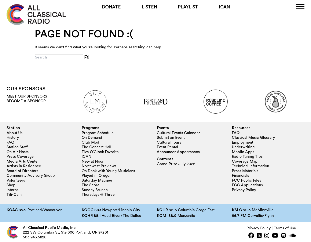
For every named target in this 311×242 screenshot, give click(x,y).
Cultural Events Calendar (178, 133)
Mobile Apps (243, 152)
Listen (149, 7)
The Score (90, 185)
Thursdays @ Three (98, 194)
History (13, 137)
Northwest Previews (99, 166)
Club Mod (90, 142)
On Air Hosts (18, 152)
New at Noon (93, 161)
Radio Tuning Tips (247, 156)
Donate (111, 7)
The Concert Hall (96, 147)
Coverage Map (244, 161)
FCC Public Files (246, 180)
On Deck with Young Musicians (108, 171)
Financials (240, 175)
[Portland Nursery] (155, 101)
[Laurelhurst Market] (95, 101)
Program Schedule (98, 133)
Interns (12, 190)
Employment (242, 142)
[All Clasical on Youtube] (275, 236)
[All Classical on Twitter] (259, 236)
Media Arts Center (23, 161)
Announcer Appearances (178, 152)
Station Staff (17, 147)
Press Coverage (20, 156)
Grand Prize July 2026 (176, 164)
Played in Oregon (96, 175)
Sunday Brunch (95, 190)
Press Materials (245, 171)
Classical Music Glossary (253, 137)
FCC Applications (247, 185)
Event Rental (167, 147)
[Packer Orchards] (276, 101)
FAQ (10, 142)
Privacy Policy (244, 190)
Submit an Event (171, 137)
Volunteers (16, 180)
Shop (11, 185)
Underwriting (243, 147)
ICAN (224, 7)
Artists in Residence (24, 166)
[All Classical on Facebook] (251, 236)
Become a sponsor (26, 101)
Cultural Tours (169, 142)
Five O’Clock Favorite (100, 152)
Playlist (188, 7)
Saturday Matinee (97, 180)
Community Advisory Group (31, 175)
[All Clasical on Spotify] (283, 236)
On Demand (92, 137)
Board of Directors (22, 171)
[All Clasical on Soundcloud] (292, 236)
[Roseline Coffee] (215, 101)
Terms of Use (285, 228)
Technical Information (250, 166)
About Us (14, 133)
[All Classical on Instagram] (266, 236)
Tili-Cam (14, 194)
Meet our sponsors (27, 96)
